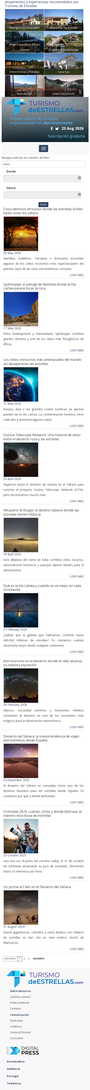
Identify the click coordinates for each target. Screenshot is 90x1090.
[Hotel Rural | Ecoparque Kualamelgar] (64, 42)
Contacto (15, 1008)
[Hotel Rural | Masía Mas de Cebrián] (64, 20)
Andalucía (14, 1069)
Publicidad (16, 1020)
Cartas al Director (20, 1032)
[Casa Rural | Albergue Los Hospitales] (24, 20)
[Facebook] (52, 129)
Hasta (10, 188)
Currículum (16, 1038)
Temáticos (14, 1083)
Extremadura (16, 1061)
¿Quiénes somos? (20, 997)
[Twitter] (57, 129)
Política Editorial (19, 1002)
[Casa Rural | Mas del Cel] (24, 86)
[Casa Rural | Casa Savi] (64, 64)
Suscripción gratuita (66, 135)
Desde (11, 171)
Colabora (15, 1026)
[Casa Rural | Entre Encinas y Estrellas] (24, 64)
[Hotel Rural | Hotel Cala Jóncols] (64, 86)
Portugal (13, 1076)
